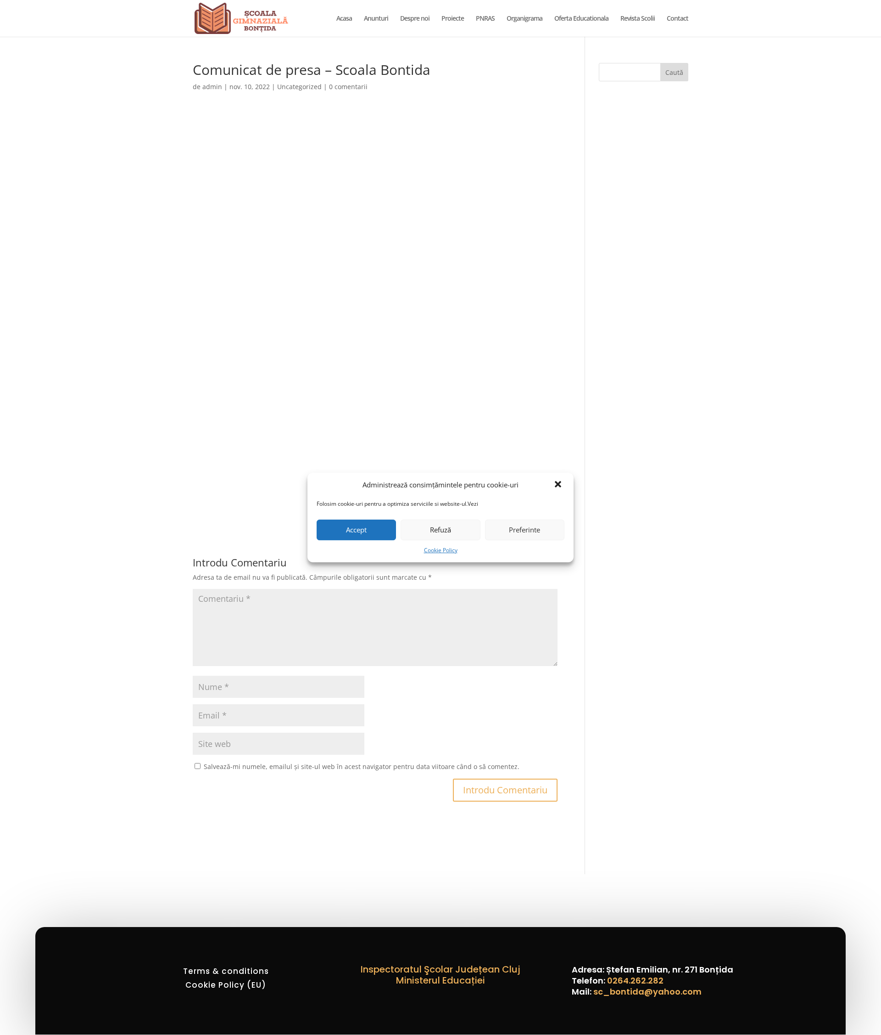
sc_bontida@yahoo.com (647, 991)
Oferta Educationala (581, 19)
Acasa (344, 19)
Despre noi (414, 19)
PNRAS (485, 19)
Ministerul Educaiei (440, 980)
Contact (677, 19)
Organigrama (524, 19)
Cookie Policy (440, 550)
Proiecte (452, 19)
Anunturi (376, 19)
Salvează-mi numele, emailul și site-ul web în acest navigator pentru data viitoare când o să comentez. (361, 766)
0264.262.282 (635, 980)
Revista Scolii (637, 19)
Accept (356, 529)
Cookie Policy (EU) (225, 986)
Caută (674, 72)
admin (212, 86)
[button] (558, 485)
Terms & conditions (226, 972)
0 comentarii (348, 86)
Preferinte (524, 529)
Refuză (440, 529)
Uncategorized (299, 86)
